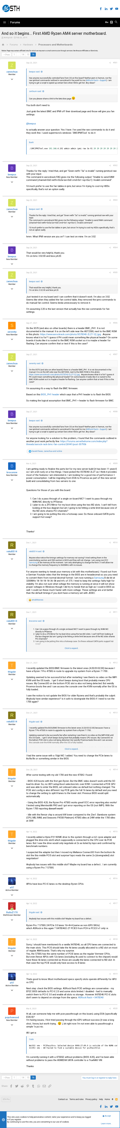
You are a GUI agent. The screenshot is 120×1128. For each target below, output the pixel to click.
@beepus (31, 123)
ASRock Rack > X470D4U (91, 997)
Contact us (63, 1099)
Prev (7, 54)
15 (28, 54)
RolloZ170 (12, 912)
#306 (115, 323)
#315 (115, 831)
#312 (115, 663)
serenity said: (35, 363)
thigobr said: (34, 722)
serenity (12, 331)
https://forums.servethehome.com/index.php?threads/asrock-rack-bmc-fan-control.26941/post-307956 (67, 443)
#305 (115, 272)
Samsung (33, 562)
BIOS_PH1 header (50, 394)
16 (33, 54)
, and (47, 451)
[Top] (112, 1099)
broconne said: (35, 621)
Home (107, 1099)
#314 (115, 769)
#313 (115, 713)
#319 (115, 974)
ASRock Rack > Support (96, 80)
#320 (115, 1008)
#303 (115, 200)
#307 (115, 354)
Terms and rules (77, 1099)
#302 (115, 165)
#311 (115, 612)
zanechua (12, 71)
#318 (115, 939)
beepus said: (34, 72)
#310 (115, 542)
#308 (115, 411)
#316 (115, 878)
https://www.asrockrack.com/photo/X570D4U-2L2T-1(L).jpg (70, 334)
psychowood (12, 1017)
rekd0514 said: (35, 551)
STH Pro (6, 1099)
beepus (12, 174)
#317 (115, 903)
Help (101, 1099)
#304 (115, 247)
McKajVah (8, 38)
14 (23, 54)
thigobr (12, 671)
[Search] (116, 22)
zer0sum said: (35, 91)
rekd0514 (12, 551)
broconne (12, 472)
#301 (115, 63)
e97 (12, 887)
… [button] (18, 54)
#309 (115, 463)
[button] (5, 22)
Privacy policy (91, 1099)
